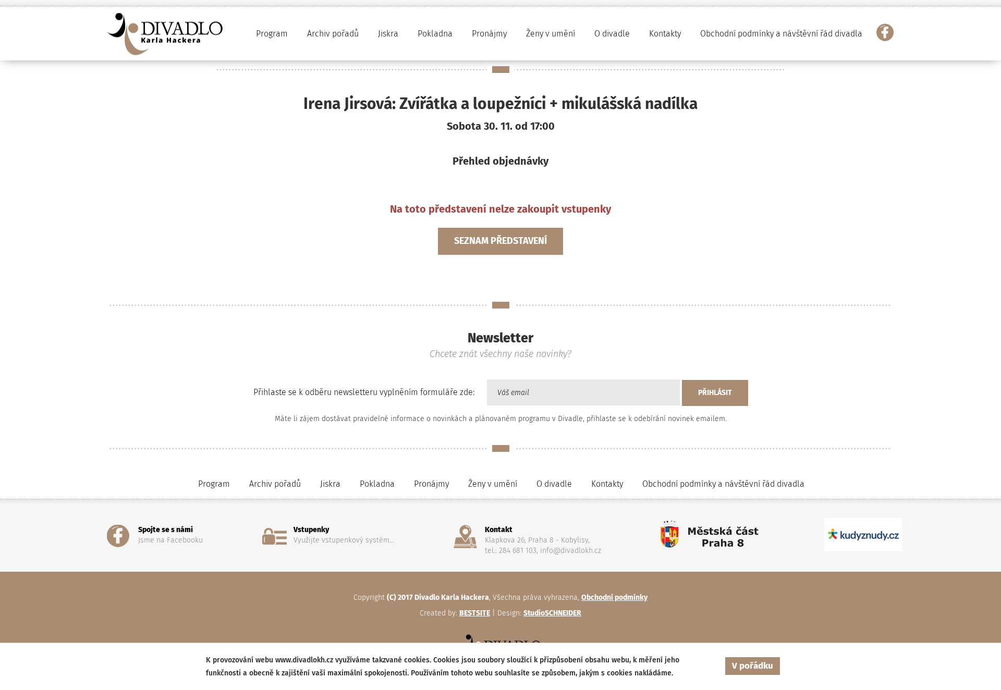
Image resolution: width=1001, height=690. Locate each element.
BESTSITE (474, 613)
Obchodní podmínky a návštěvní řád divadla (781, 34)
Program (214, 484)
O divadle (554, 484)
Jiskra (388, 34)
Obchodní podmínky (614, 597)
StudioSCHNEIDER (552, 613)
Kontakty (665, 34)
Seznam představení (500, 241)
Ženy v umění (492, 484)
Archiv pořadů (275, 484)
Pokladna (435, 34)
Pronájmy (489, 34)
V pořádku (752, 665)
